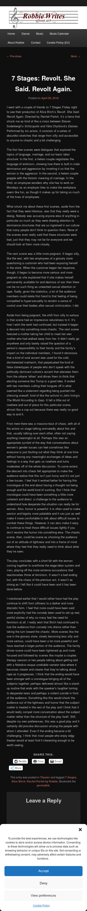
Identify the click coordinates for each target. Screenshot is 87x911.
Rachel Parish (36, 781)
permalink (43, 785)
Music (39, 33)
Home (11, 33)
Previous (14, 56)
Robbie (53, 781)
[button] (80, 829)
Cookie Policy (41, 905)
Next (75, 56)
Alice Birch (18, 781)
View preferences (43, 895)
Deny (44, 883)
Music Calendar (59, 33)
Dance (26, 33)
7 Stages (70, 777)
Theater (45, 777)
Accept (43, 871)
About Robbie (16, 42)
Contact (35, 42)
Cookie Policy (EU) (58, 42)
